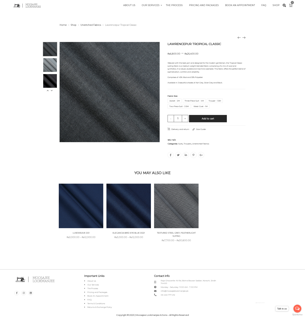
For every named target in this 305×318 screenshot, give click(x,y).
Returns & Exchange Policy (99, 307)
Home (63, 25)
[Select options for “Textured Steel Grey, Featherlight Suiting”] (188, 206)
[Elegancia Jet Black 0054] (239, 37)
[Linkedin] (30, 293)
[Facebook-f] (16, 293)
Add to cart (208, 118)
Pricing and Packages (204, 5)
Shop (276, 5)
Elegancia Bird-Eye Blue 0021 (129, 233)
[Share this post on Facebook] (171, 155)
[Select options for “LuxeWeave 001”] (93, 206)
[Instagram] (23, 293)
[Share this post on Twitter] (178, 155)
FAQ (263, 5)
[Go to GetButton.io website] (297, 315)
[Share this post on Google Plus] (201, 155)
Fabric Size (172, 96)
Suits (180, 143)
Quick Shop (84, 206)
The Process (174, 5)
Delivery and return (180, 129)
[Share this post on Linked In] (186, 155)
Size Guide (201, 129)
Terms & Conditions (96, 303)
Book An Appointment (240, 5)
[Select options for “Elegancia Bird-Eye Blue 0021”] (141, 206)
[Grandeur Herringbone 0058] (243, 37)
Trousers (187, 143)
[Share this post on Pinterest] (193, 155)
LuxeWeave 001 (81, 233)
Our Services (150, 5)
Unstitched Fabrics (90, 25)
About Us (129, 5)
